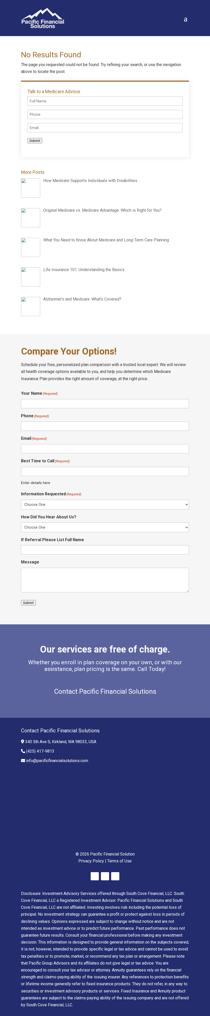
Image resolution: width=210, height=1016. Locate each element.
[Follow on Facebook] (95, 876)
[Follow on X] (105, 876)
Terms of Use (119, 861)
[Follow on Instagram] (115, 876)
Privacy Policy (91, 861)
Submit (34, 141)
